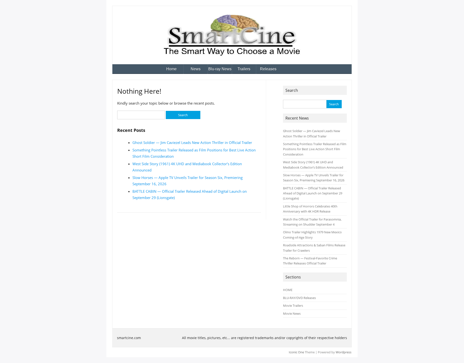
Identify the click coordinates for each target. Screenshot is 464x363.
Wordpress (343, 352)
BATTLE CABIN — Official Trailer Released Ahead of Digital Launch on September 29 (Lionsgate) (312, 193)
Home (171, 69)
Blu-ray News (220, 69)
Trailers (244, 69)
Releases (268, 69)
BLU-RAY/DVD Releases (299, 298)
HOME (287, 290)
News (196, 69)
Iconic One (296, 352)
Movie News (292, 313)
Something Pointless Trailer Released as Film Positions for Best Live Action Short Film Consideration (314, 149)
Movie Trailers (293, 305)
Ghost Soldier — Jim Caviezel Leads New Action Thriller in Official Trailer (192, 142)
